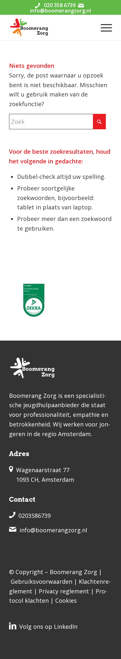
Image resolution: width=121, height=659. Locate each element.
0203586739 (34, 515)
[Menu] (103, 27)
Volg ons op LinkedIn (48, 626)
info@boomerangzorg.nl (60, 10)
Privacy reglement (64, 591)
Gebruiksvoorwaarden (41, 581)
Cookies (66, 600)
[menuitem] (103, 27)
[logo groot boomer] (50, 27)
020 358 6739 (60, 5)
